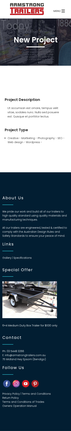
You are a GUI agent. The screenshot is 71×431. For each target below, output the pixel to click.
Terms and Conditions (36, 394)
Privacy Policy (11, 394)
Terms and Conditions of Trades (23, 402)
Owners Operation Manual (19, 406)
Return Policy (10, 398)
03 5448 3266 (15, 351)
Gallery (6, 258)
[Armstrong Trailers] (29, 10)
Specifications (22, 258)
